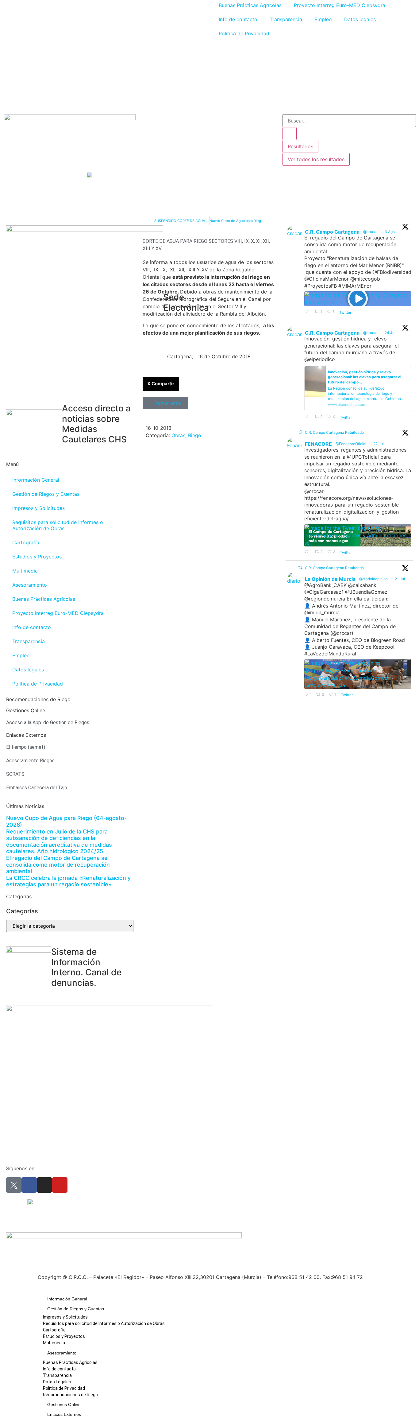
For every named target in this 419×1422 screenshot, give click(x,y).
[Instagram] (44, 1185)
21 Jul (400, 579)
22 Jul (379, 443)
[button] (161, 384)
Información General (35, 480)
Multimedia (25, 571)
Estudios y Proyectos (37, 557)
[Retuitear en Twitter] (300, 432)
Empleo (323, 19)
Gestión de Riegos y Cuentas (45, 494)
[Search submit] (290, 133)
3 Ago (390, 231)
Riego (194, 435)
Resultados (300, 146)
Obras (178, 435)
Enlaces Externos (64, 1414)
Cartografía (25, 542)
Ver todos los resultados (316, 159)
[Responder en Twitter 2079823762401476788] (308, 552)
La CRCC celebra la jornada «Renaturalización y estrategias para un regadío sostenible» (68, 881)
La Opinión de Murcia (330, 579)
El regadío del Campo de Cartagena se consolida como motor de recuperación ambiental (58, 864)
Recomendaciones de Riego (38, 699)
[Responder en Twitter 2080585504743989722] (308, 417)
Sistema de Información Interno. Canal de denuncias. (86, 967)
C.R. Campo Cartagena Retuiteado (334, 432)
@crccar (370, 231)
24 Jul (390, 332)
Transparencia (286, 19)
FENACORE (318, 444)
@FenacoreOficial (351, 443)
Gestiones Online (64, 1404)
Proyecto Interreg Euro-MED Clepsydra (58, 613)
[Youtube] (59, 1185)
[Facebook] (29, 1185)
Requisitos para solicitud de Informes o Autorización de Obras (57, 525)
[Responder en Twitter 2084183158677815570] (308, 312)
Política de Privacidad (244, 33)
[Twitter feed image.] (357, 535)
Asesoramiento (29, 585)
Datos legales (360, 19)
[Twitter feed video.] (357, 298)
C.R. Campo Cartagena (332, 232)
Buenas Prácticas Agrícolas (43, 599)
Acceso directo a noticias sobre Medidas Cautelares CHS (96, 424)
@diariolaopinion (373, 579)
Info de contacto (238, 19)
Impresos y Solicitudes (38, 508)
